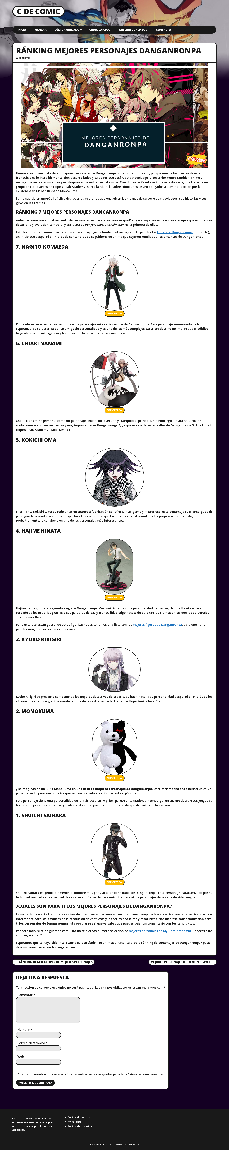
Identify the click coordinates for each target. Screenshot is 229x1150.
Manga (40, 29)
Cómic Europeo (99, 29)
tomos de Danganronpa (175, 232)
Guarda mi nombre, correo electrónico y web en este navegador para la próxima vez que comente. (90, 1074)
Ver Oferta (114, 313)
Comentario (27, 995)
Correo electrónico (32, 1043)
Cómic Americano (67, 29)
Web (20, 1056)
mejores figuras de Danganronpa (157, 624)
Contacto (163, 29)
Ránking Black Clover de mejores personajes (53, 962)
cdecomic (24, 57)
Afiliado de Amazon (133, 29)
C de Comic (38, 11)
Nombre (24, 1029)
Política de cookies (79, 1117)
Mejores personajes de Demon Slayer (180, 962)
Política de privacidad (80, 1126)
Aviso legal (74, 1121)
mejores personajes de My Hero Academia (159, 931)
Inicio (22, 29)
